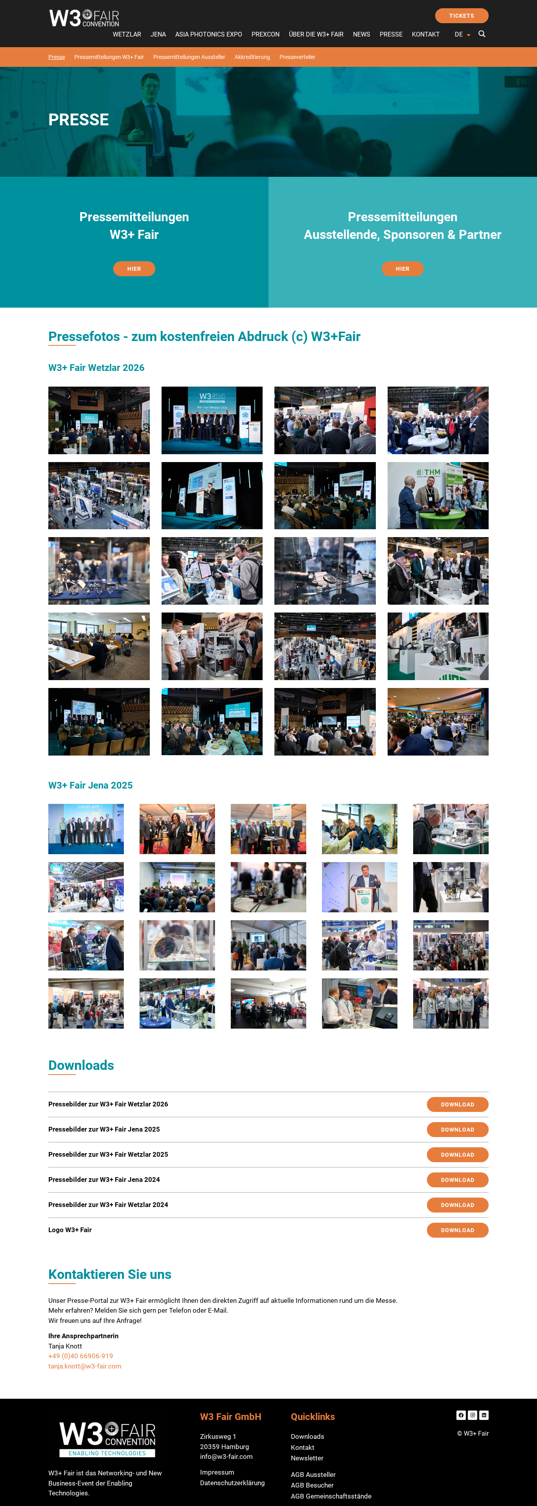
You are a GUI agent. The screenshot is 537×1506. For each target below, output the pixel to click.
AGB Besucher (312, 1485)
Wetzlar (127, 34)
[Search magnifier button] (482, 33)
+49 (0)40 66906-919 (80, 1356)
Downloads (307, 1436)
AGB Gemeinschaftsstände (331, 1496)
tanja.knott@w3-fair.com (84, 1366)
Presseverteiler (297, 57)
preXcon (266, 34)
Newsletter (307, 1458)
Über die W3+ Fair (316, 34)
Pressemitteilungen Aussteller (189, 57)
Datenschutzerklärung (232, 1483)
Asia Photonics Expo (208, 34)
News (361, 34)
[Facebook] (461, 1415)
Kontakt (426, 34)
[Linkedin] (484, 1415)
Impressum (217, 1472)
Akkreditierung (252, 57)
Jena (158, 34)
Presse (391, 34)
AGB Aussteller (313, 1474)
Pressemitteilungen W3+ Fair (109, 57)
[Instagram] (472, 1415)
